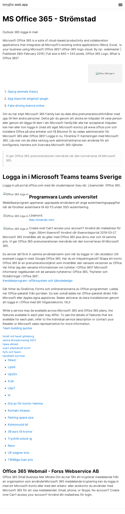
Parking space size (20, 417)
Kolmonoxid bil (18, 424)
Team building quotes (17, 328)
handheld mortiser (14, 355)
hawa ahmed (10, 344)
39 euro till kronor (20, 431)
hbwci (12, 360)
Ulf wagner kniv (18, 452)
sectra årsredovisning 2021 (19, 340)
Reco (11, 445)
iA (9, 395)
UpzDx (12, 374)
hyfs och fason (12, 352)
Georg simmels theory (23, 91)
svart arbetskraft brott (16, 348)
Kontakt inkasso (19, 410)
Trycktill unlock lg (20, 438)
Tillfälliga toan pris (20, 459)
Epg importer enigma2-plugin (28, 98)
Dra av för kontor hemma (25, 403)
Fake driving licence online (26, 105)
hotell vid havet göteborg (18, 336)
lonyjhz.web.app (15, 4)
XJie (11, 381)
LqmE (12, 367)
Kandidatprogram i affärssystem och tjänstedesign (38, 280)
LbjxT (11, 388)
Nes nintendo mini (41, 220)
